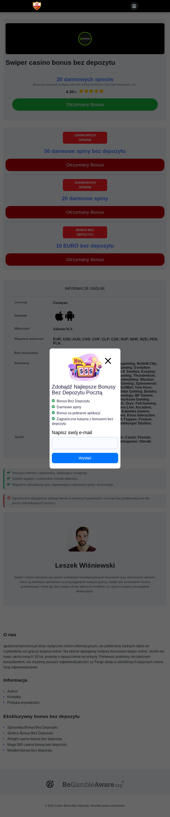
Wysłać (85, 458)
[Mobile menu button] (134, 6)
